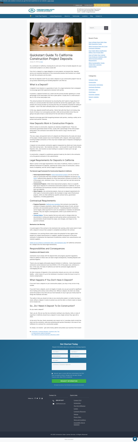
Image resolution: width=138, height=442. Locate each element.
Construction (34, 331)
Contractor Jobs (53, 331)
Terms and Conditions (80, 420)
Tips (58, 331)
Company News (93, 80)
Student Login (78, 5)
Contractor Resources (80, 411)
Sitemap (76, 414)
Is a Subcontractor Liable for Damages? (41, 333)
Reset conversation (69, 439)
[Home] (31, 16)
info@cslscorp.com (60, 403)
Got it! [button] (2, 2)
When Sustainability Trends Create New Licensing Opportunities (97, 64)
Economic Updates (94, 94)
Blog (91, 16)
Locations (84, 16)
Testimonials (76, 16)
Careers (76, 408)
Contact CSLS (77, 400)
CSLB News (92, 92)
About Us (67, 16)
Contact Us (99, 16)
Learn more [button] (50, 1)
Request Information (69, 381)
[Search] (106, 28)
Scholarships (77, 403)
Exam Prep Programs (41, 16)
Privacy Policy (77, 417)
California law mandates (53, 204)
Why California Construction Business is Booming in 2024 (45, 334)
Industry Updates (94, 97)
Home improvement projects (59, 174)
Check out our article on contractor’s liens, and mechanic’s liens (48, 242)
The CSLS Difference (79, 406)
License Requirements (56, 16)
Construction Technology (96, 85)
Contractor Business (43, 331)
